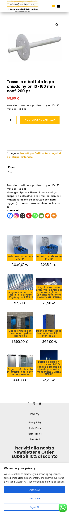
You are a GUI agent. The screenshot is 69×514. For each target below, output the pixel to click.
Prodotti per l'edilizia (32, 153)
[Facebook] (10, 215)
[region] (34, 488)
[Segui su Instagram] (40, 403)
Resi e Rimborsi (35, 433)
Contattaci (35, 439)
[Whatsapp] (35, 215)
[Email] (41, 215)
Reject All (34, 507)
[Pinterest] (29, 215)
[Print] (47, 215)
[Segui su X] (33, 403)
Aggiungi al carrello (40, 119)
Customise (34, 498)
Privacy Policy (35, 422)
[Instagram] (16, 215)
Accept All (35, 489)
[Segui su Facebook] (27, 403)
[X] (22, 215)
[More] (54, 215)
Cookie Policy (35, 428)
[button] (57, 25)
